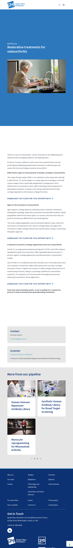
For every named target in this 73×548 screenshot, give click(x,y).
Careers (10, 484)
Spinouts (51, 479)
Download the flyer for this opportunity (29, 198)
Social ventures (53, 484)
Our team (10, 479)
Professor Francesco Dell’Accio (21, 354)
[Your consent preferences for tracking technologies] (69, 544)
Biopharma (32, 479)
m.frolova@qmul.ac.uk (18, 339)
